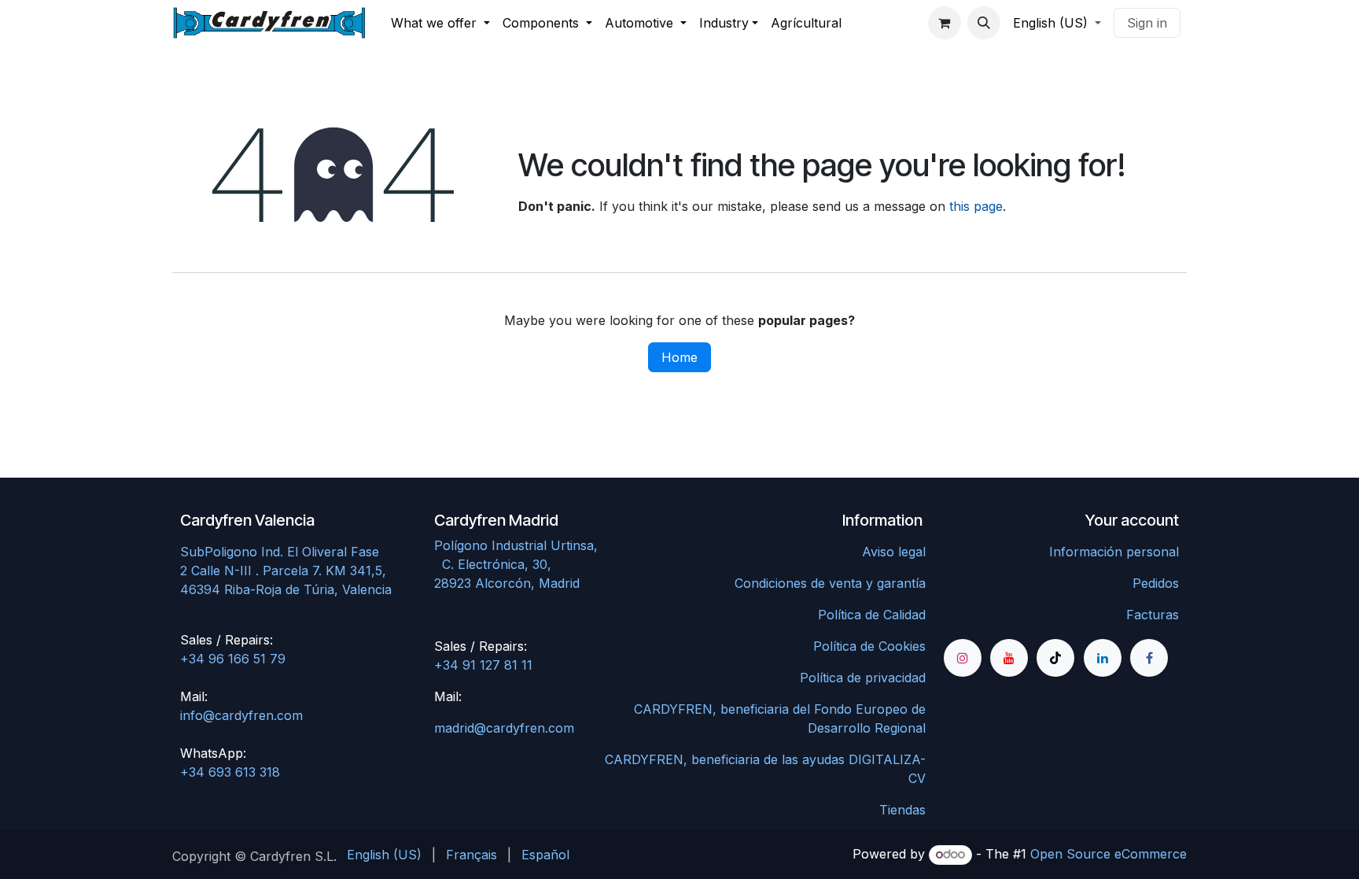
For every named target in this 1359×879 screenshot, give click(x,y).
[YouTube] (1009, 658)
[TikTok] (1055, 658)
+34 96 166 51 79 (232, 659)
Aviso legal (894, 552)
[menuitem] (440, 23)
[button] (983, 22)
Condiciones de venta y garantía (830, 583)
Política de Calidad (872, 614)
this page (976, 206)
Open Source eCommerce (1108, 854)
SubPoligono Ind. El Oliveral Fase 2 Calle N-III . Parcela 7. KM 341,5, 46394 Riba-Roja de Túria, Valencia (286, 570)
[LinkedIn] (1102, 658)
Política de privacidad (863, 677)
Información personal (1114, 552)
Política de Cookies (869, 646)
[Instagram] (963, 658)
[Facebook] (1149, 658)
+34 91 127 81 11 (483, 665)
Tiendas (902, 810)
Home (679, 357)
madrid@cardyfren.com (504, 728)
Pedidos (1155, 583)
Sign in (1147, 23)
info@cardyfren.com (241, 715)
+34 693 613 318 (230, 772)
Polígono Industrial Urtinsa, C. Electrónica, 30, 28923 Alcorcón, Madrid (549, 564)
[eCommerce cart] (944, 22)
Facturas (1152, 614)
